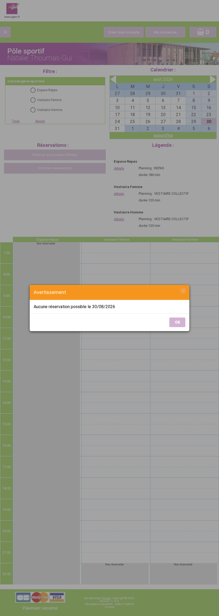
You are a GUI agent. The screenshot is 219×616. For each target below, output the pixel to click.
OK (177, 322)
